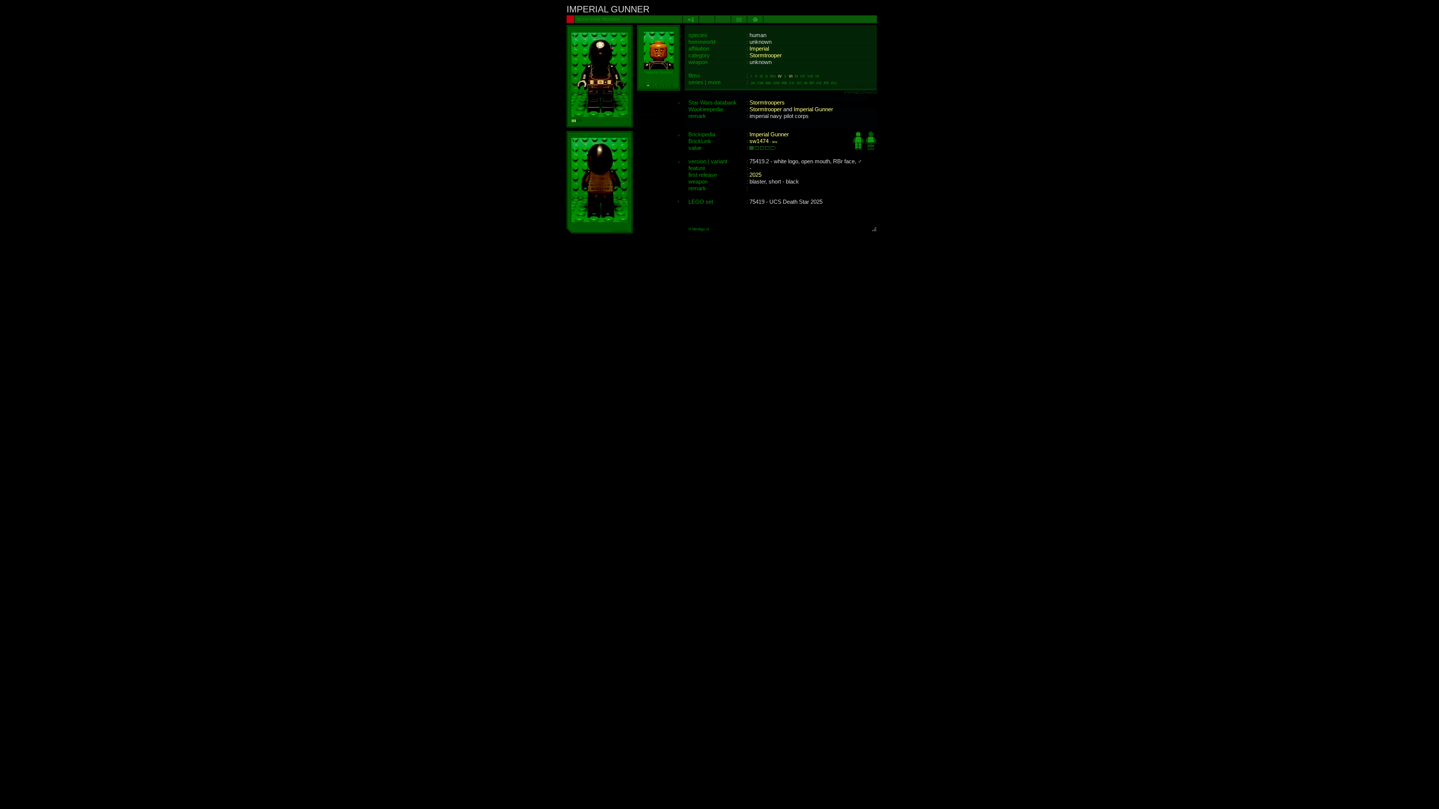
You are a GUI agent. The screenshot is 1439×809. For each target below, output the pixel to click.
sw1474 (759, 141)
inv (774, 142)
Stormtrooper (765, 55)
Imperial (759, 49)
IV (780, 76)
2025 (755, 175)
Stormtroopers (767, 103)
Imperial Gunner (813, 109)
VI (791, 76)
